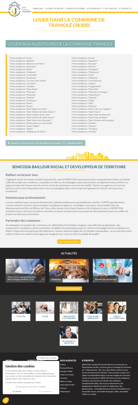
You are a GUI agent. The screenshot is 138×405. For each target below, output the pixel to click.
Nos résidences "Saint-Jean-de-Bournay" (92, 114)
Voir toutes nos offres (69, 241)
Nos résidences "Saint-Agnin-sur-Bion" (29, 109)
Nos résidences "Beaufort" (85, 60)
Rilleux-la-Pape (66, 381)
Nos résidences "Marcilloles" (24, 89)
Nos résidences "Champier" (86, 69)
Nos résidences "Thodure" (85, 128)
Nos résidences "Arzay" (84, 58)
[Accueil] (13, 9)
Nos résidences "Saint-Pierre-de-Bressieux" (31, 120)
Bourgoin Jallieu (66, 371)
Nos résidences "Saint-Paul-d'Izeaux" (90, 117)
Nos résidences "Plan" (83, 103)
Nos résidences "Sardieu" (84, 123)
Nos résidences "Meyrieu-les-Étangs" (90, 92)
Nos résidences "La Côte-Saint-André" (28, 80)
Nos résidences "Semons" (85, 126)
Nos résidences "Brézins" (85, 66)
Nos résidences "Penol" (22, 103)
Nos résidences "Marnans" (23, 92)
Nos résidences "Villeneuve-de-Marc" (28, 131)
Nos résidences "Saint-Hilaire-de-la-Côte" (30, 114)
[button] (5, 400)
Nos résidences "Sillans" (22, 128)
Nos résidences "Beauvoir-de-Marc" (28, 63)
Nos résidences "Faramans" (24, 77)
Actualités (111, 8)
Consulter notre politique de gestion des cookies (23, 383)
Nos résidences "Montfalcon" (87, 94)
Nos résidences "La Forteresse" (87, 80)
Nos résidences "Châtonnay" (86, 72)
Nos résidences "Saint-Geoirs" (87, 111)
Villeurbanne (65, 391)
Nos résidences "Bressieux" (24, 66)
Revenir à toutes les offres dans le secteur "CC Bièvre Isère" (46, 143)
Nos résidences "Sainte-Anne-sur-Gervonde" (31, 123)
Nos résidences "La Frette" (23, 83)
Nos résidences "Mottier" (23, 97)
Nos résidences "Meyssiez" (24, 94)
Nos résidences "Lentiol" (84, 83)
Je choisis (17, 391)
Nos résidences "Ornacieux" (24, 100)
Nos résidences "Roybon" (85, 106)
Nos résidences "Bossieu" (85, 63)
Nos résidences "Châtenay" (23, 72)
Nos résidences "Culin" (83, 75)
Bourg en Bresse (66, 368)
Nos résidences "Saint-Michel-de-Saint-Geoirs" (33, 117)
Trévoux (63, 388)
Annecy (63, 364)
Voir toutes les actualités (69, 288)
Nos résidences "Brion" (22, 69)
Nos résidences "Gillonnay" (85, 77)
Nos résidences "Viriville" (85, 131)
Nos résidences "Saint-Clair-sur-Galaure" (92, 109)
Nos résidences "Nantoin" (85, 97)
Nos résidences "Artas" (22, 58)
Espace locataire (76, 8)
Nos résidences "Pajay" (84, 100)
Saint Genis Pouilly (67, 385)
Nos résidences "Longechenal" (87, 86)
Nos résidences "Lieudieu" (23, 86)
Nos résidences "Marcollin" (86, 89)
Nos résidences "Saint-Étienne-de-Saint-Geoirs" (33, 111)
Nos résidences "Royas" (22, 106)
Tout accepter (45, 391)
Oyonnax (63, 378)
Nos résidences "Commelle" (24, 75)
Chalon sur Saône (67, 375)
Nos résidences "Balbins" (23, 60)
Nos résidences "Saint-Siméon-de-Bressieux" (94, 120)
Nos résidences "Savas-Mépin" (25, 126)
